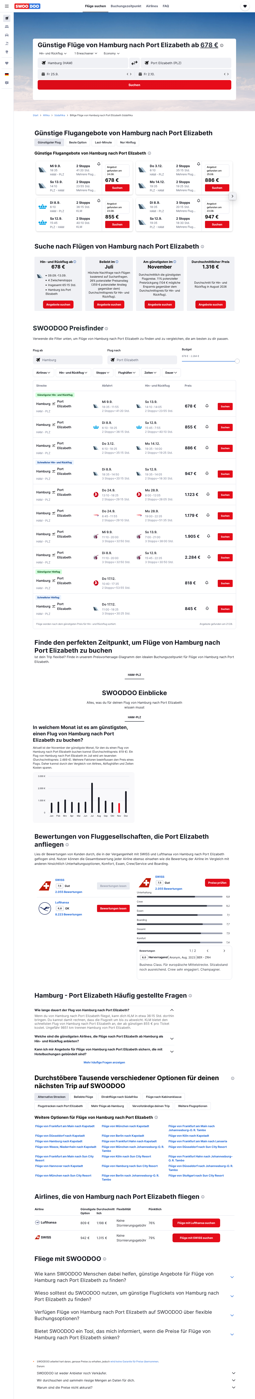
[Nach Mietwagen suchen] (7, 35)
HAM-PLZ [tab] (134, 674)
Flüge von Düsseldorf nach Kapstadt (60, 1135)
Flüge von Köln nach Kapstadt (189, 1135)
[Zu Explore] (7, 52)
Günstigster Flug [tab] (49, 142)
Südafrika (59, 115)
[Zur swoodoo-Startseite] (27, 6)
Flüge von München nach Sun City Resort (63, 1175)
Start (35, 115)
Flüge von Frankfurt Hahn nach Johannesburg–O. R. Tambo (200, 1158)
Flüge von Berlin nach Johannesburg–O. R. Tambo (130, 1177)
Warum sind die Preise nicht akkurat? (64, 1387)
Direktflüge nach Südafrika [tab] (119, 1096)
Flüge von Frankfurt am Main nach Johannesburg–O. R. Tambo (192, 1128)
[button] (6, 6)
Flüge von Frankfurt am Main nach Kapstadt (64, 1126)
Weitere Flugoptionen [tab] (192, 1106)
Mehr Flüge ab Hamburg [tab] (107, 1106)
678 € (209, 45)
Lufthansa (62, 902)
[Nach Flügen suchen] (7, 18)
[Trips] (7, 63)
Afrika (46, 115)
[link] (58, 305)
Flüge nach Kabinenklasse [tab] (163, 1096)
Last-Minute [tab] (103, 142)
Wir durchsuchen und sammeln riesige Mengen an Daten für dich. (86, 1380)
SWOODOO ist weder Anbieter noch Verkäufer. (72, 1373)
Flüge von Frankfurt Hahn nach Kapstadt (129, 1141)
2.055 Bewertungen (68, 891)
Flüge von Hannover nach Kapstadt (59, 1166)
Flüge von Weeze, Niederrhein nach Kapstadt (65, 1146)
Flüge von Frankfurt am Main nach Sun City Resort (64, 1158)
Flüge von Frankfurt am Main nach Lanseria (198, 1141)
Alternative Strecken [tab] (52, 1096)
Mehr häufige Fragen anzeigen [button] (104, 1062)
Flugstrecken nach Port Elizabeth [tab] (60, 1106)
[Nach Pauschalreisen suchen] (7, 43)
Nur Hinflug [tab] (128, 142)
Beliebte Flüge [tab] (83, 1096)
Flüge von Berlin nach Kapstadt (123, 1135)
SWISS (59, 880)
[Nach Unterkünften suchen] (7, 27)
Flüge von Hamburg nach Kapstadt (58, 1141)
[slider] (237, 361)
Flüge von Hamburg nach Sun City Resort (130, 1166)
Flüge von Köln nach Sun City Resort (126, 1156)
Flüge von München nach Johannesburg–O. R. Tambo (133, 1148)
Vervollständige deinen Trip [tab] (151, 1106)
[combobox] (53, 53)
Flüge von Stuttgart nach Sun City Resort (196, 1175)
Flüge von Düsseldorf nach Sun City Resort (198, 1146)
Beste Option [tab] (78, 142)
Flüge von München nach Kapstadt (125, 1126)
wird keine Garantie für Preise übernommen (134, 1361)
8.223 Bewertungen (68, 914)
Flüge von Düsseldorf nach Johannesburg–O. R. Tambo (201, 1168)
